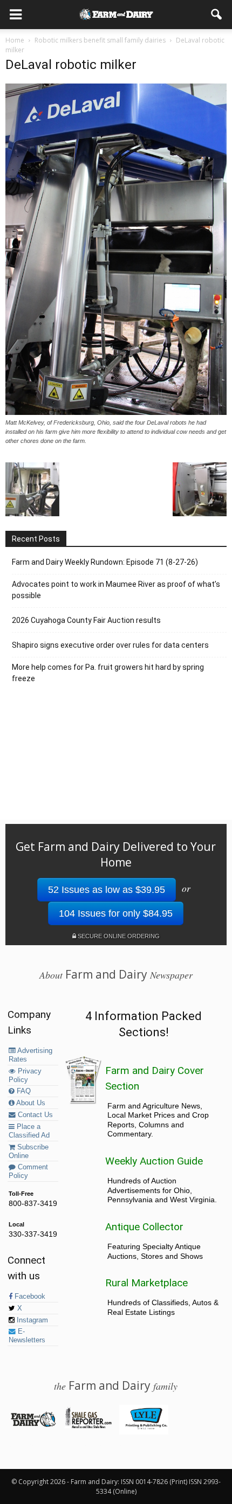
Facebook (28, 1296)
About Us (30, 1103)
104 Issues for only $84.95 (116, 913)
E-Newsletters (27, 1336)
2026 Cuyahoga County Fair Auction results (86, 620)
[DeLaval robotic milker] (116, 412)
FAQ (23, 1091)
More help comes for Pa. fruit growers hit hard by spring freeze (108, 673)
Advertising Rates (30, 1055)
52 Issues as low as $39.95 (106, 889)
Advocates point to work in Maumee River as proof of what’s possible (116, 590)
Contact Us (34, 1115)
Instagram (31, 1320)
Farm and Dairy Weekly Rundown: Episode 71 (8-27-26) (105, 562)
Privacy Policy (25, 1076)
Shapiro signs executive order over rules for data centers (110, 645)
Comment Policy (28, 1171)
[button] (217, 14)
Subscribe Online (29, 1151)
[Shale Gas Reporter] (88, 1426)
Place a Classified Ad (29, 1131)
